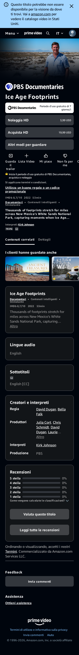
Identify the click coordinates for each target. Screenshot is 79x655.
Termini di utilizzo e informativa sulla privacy (39, 629)
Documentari (14, 202)
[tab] (20, 239)
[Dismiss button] (71, 6)
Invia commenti (33, 635)
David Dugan (46, 409)
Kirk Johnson (26, 224)
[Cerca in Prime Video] (48, 33)
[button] (39, 500)
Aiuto (50, 635)
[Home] (33, 33)
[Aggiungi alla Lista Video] (26, 155)
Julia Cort (43, 422)
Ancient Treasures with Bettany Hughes (27, 269)
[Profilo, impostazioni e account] (72, 33)
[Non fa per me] (65, 155)
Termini (11, 551)
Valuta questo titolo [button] (39, 514)
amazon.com (41, 14)
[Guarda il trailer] (10, 155)
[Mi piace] (46, 155)
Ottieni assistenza (18, 603)
